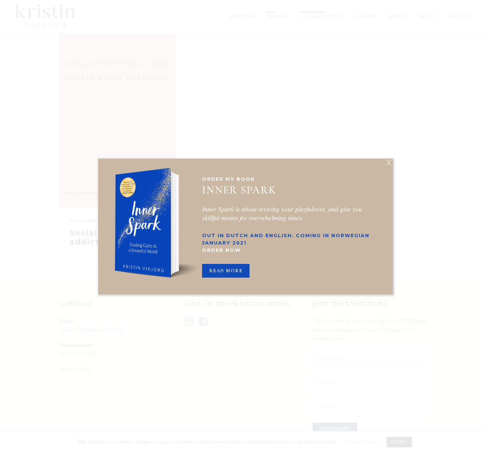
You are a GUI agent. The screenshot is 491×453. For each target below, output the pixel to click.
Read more (225, 271)
